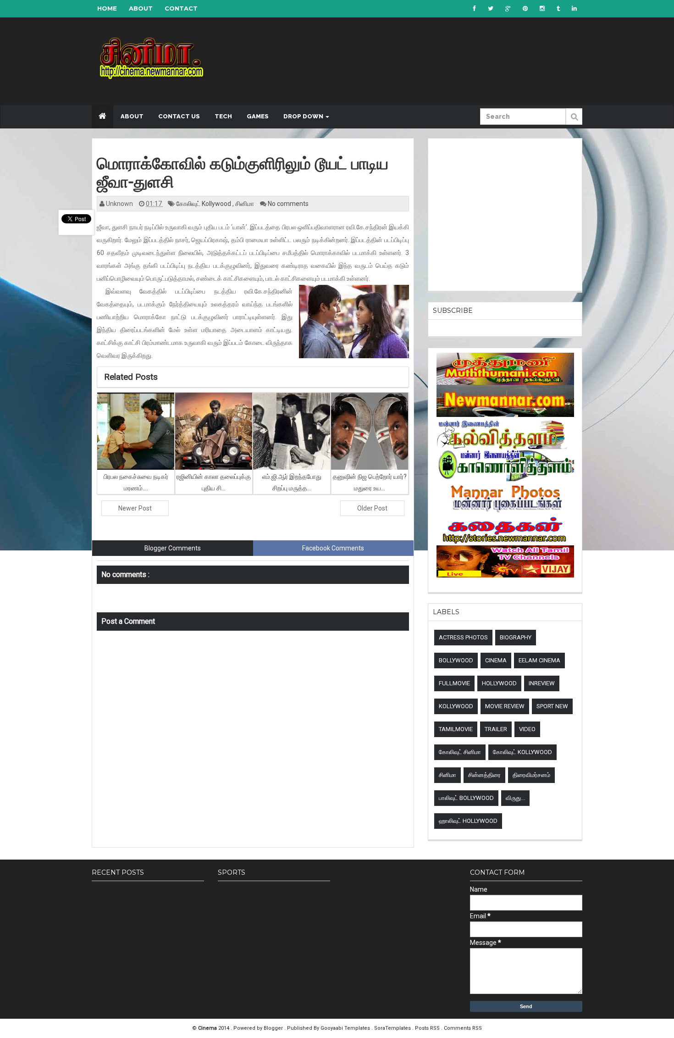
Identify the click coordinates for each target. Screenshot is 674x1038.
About (141, 8)
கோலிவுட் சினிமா (460, 752)
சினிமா (245, 203)
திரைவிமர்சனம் (531, 775)
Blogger (274, 1028)
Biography (515, 637)
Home (107, 8)
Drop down (304, 116)
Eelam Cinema (539, 660)
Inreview (542, 683)
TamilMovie (456, 729)
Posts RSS (428, 1028)
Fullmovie (454, 683)
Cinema (496, 660)
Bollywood (456, 660)
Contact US (179, 116)
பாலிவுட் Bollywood (466, 797)
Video (527, 729)
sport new (552, 706)
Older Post (372, 508)
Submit (574, 121)
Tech (223, 116)
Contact (181, 8)
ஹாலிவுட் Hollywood (468, 820)
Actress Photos (463, 637)
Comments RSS (463, 1028)
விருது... (515, 797)
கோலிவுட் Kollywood (204, 203)
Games (258, 116)
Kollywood (456, 706)
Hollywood (499, 683)
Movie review (505, 706)
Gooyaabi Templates (345, 1028)
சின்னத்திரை (484, 775)
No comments (288, 203)
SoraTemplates (393, 1028)
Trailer (496, 729)
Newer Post (135, 508)
